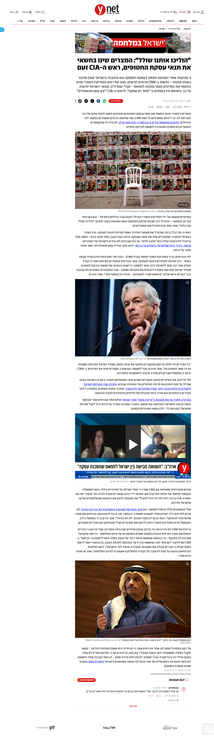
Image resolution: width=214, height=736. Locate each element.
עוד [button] (21, 21)
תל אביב (166, 12)
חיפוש (38, 12)
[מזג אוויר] (175, 13)
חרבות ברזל (177, 107)
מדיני (161, 29)
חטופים (159, 107)
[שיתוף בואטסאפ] (104, 101)
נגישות (25, 12)
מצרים (151, 107)
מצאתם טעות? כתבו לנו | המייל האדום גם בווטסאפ (170, 674)
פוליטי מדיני (174, 29)
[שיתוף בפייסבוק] (98, 101)
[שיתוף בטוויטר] (92, 101)
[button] (160, 12)
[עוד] (75, 101)
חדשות (187, 29)
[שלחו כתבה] (86, 101)
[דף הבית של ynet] (107, 15)
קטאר (167, 107)
